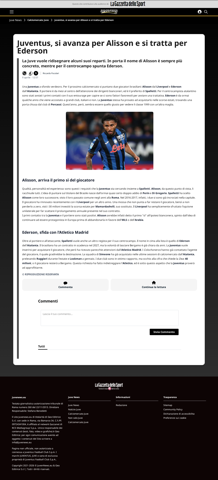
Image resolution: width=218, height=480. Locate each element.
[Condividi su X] (36, 73)
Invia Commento (164, 332)
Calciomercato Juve (38, 19)
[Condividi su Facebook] (30, 73)
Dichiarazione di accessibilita (179, 413)
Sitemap (167, 405)
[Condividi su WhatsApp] (24, 73)
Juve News (15, 20)
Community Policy (172, 409)
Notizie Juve (74, 409)
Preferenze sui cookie (174, 417)
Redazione (121, 405)
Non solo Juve (75, 417)
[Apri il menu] (11, 12)
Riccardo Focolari (51, 73)
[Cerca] (206, 12)
